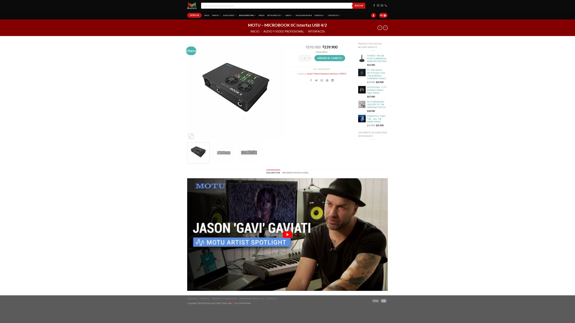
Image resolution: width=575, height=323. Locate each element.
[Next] (279, 91)
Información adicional (295, 173)
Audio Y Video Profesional (283, 31)
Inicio (206, 15)
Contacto (271, 298)
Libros (288, 15)
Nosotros (192, 298)
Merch (262, 15)
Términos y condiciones (224, 298)
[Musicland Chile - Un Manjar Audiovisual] (192, 5)
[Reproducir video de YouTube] (287, 234)
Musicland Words (304, 15)
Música (215, 15)
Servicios (319, 15)
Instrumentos (274, 15)
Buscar (359, 5)
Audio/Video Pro (246, 15)
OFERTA (342, 74)
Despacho (204, 298)
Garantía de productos (251, 298)
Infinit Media (245, 303)
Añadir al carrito (329, 58)
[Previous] (193, 91)
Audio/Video (228, 15)
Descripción (273, 173)
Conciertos (333, 15)
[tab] (273, 173)
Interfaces (316, 31)
